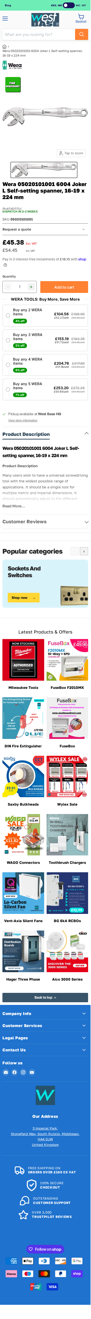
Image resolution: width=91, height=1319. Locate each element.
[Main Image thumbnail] (44, 170)
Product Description (26, 434)
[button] (45, 315)
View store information (22, 420)
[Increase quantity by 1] (31, 287)
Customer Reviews (24, 521)
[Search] (81, 34)
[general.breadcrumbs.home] (6, 47)
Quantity (9, 276)
